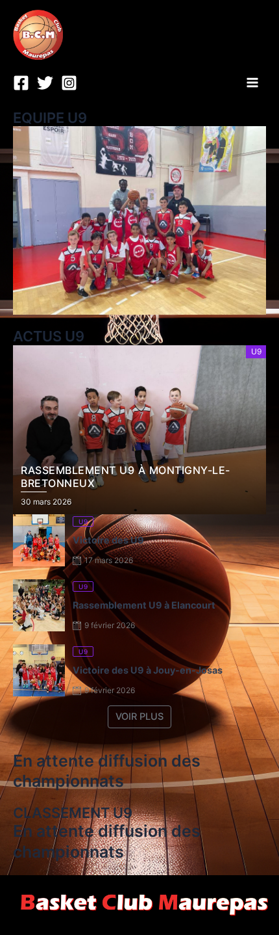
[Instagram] (69, 83)
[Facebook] (21, 83)
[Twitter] (45, 83)
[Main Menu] (252, 82)
